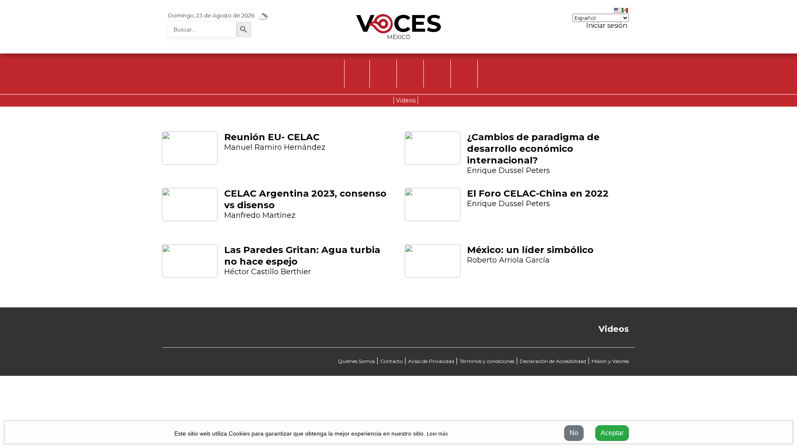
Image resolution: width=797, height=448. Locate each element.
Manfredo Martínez (260, 215)
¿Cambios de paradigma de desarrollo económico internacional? (533, 148)
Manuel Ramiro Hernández (274, 147)
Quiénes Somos (356, 361)
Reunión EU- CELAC (272, 137)
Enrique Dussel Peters (508, 170)
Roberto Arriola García (508, 260)
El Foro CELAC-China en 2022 (538, 193)
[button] (135, 209)
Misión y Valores (610, 361)
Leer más (437, 434)
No (574, 432)
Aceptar (612, 432)
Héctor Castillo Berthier (267, 271)
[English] (617, 9)
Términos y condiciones (487, 361)
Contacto (391, 361)
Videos (406, 100)
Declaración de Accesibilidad (553, 361)
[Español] (625, 9)
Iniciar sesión (605, 25)
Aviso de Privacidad (431, 361)
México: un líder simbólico (530, 250)
